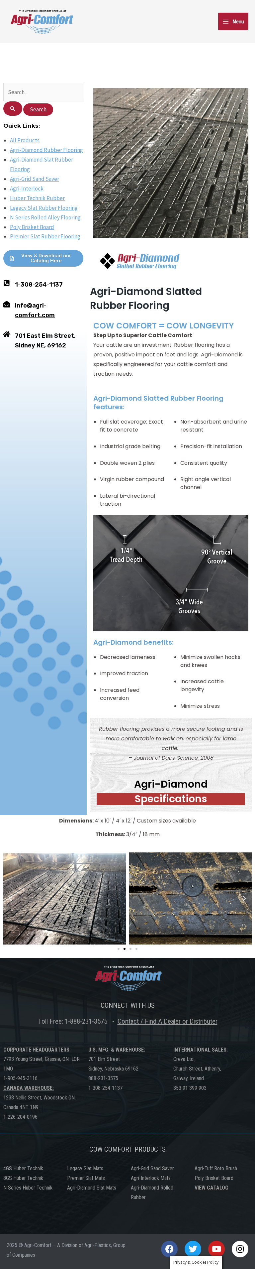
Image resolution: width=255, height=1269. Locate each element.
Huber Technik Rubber (37, 198)
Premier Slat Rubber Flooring (45, 236)
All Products (25, 140)
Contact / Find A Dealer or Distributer (167, 1021)
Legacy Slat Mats (85, 1168)
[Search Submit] (12, 108)
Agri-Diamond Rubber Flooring (46, 150)
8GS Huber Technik (23, 1178)
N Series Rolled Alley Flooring (45, 217)
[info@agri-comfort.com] (6, 304)
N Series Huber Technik (27, 1188)
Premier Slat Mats (86, 1178)
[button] (11, 898)
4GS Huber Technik (23, 1168)
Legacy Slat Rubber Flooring (44, 207)
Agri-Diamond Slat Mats (91, 1188)
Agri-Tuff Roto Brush (216, 1168)
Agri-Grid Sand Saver (34, 179)
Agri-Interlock (26, 188)
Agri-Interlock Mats (151, 1178)
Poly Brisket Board (32, 227)
